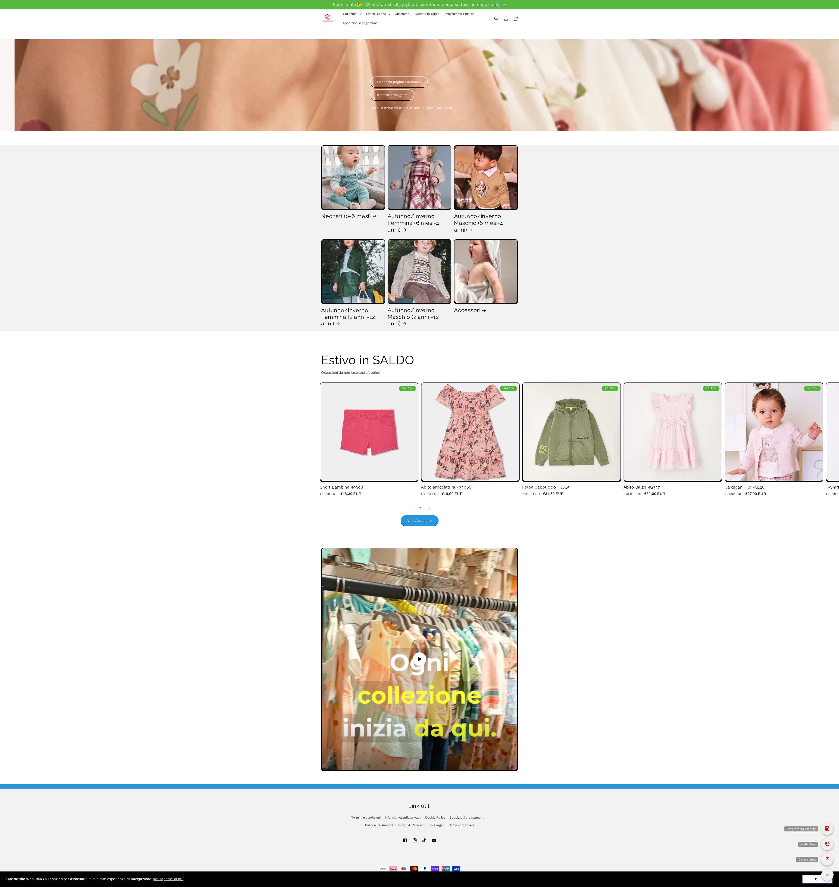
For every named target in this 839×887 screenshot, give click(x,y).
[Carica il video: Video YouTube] (419, 659)
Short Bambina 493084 (343, 487)
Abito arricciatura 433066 (446, 487)
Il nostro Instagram (392, 95)
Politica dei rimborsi (379, 825)
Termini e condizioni (366, 817)
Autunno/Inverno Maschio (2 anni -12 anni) (413, 317)
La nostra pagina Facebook (399, 82)
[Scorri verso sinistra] (410, 508)
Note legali (436, 825)
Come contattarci (461, 825)
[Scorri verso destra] (429, 508)
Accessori (467, 310)
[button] (352, 14)
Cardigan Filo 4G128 (745, 487)
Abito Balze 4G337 (642, 487)
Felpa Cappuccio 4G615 (546, 487)
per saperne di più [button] (168, 879)
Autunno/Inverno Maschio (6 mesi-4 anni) (478, 223)
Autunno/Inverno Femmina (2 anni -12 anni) (348, 317)
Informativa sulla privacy (403, 817)
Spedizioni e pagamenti (467, 817)
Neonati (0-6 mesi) (346, 216)
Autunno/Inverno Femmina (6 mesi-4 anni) (413, 223)
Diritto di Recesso (411, 825)
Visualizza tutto (419, 520)
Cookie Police (435, 817)
